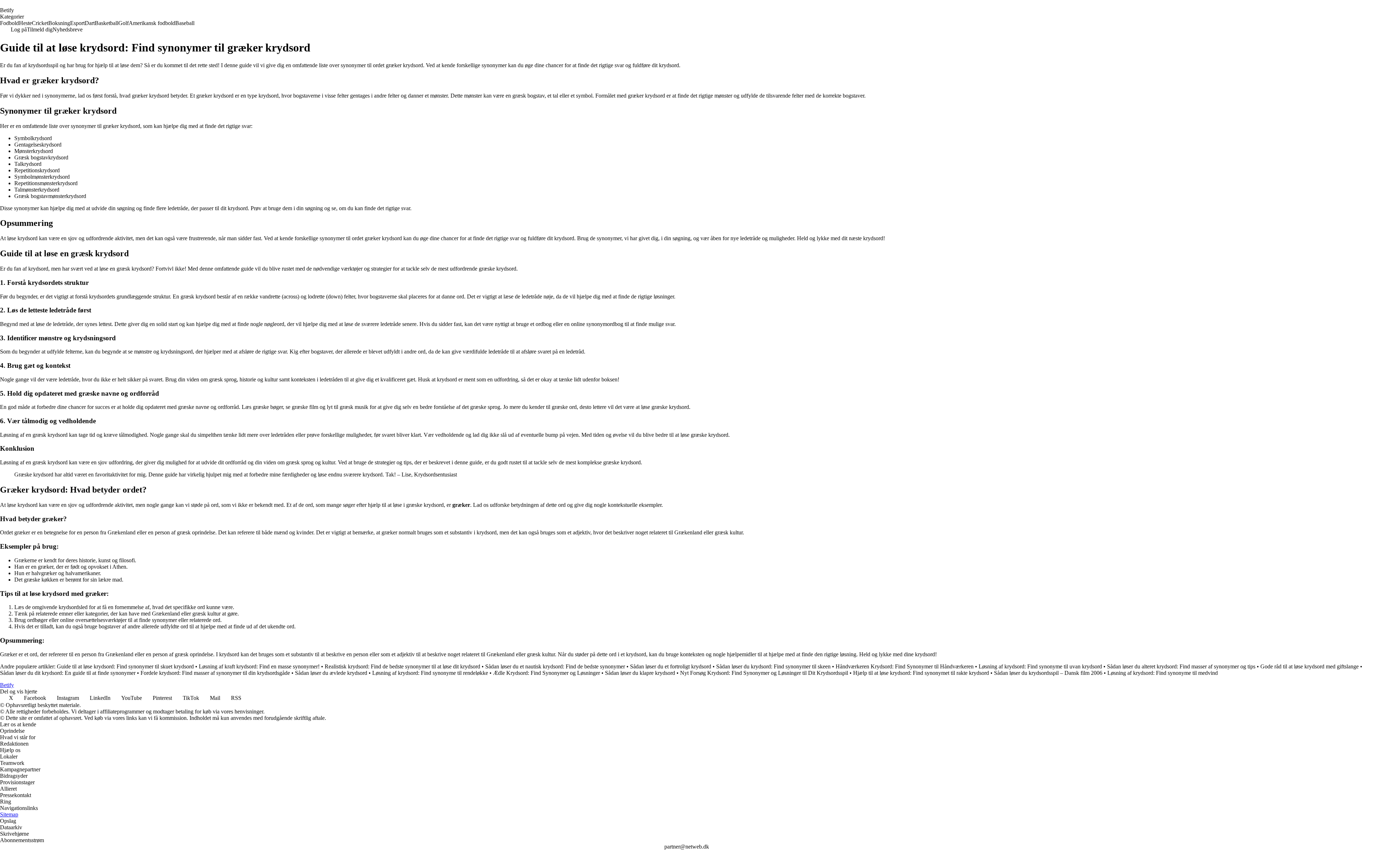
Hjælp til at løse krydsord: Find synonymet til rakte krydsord (921, 673)
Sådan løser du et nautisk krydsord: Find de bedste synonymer (555, 666)
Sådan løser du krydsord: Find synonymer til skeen (773, 666)
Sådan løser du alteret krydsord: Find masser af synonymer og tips (1181, 666)
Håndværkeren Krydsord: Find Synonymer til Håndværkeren (905, 666)
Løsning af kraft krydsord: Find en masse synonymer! (259, 666)
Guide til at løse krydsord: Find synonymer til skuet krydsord (125, 666)
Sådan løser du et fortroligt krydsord (670, 666)
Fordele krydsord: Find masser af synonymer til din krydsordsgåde (215, 673)
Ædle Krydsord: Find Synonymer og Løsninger (546, 673)
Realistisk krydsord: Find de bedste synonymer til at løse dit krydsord (402, 666)
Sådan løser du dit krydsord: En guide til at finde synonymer (68, 673)
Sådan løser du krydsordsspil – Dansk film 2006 (1048, 673)
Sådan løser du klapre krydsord (640, 673)
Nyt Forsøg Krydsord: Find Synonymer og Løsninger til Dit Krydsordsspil (765, 673)
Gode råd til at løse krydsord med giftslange (1309, 666)
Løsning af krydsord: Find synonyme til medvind (1162, 673)
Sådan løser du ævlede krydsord (331, 673)
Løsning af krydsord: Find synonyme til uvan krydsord (1040, 666)
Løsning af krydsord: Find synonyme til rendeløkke (430, 673)
